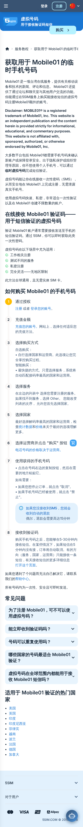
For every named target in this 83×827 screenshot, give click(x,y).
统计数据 (25, 427)
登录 (44, 6)
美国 (12, 708)
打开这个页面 (25, 565)
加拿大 (14, 754)
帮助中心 (22, 579)
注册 (59, 6)
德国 (12, 749)
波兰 (12, 739)
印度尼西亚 (17, 723)
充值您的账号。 (27, 326)
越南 (12, 734)
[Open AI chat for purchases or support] (72, 816)
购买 (59, 30)
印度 (12, 718)
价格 (39, 427)
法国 (12, 744)
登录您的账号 (41, 308)
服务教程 (22, 49)
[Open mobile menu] (6, 6)
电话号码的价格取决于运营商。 (39, 450)
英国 (12, 713)
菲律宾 (14, 729)
